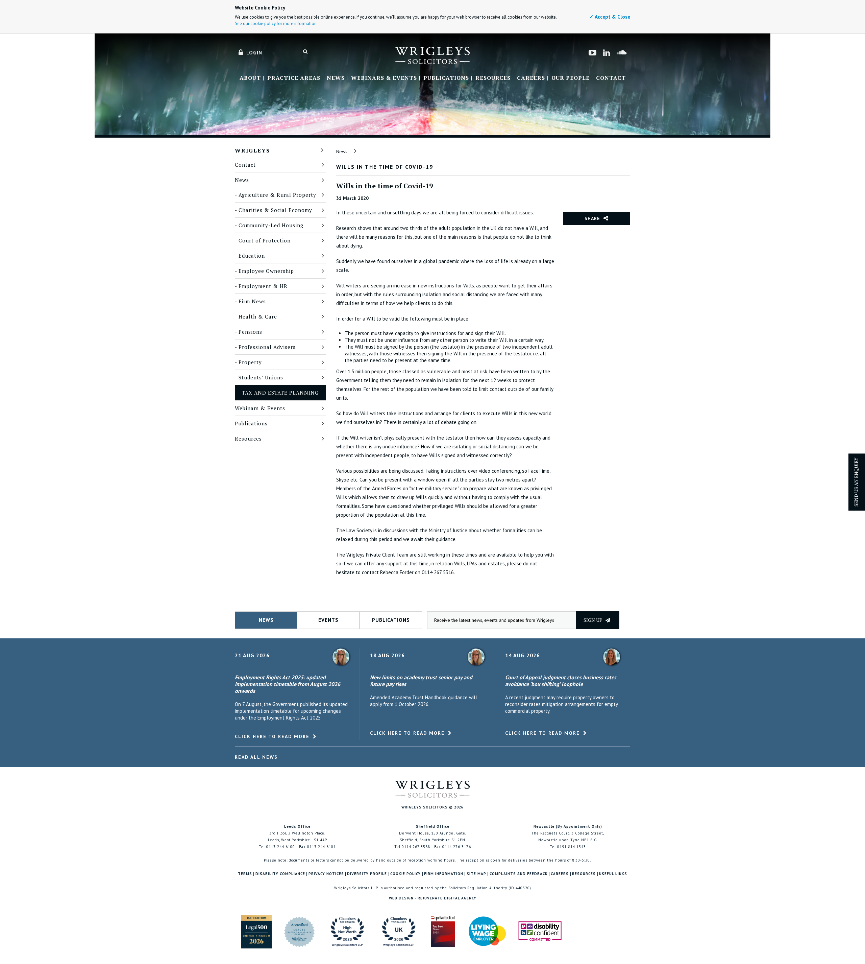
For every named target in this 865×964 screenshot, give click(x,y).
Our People (570, 78)
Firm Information (443, 874)
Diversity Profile (367, 874)
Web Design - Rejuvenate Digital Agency (432, 898)
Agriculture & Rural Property (277, 194)
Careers (531, 78)
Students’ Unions (261, 377)
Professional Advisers (267, 347)
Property (250, 362)
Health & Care (258, 316)
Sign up (593, 620)
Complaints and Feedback (519, 874)
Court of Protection (265, 240)
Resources (493, 78)
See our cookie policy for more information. (276, 23)
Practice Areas (293, 78)
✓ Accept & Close (609, 17)
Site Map (476, 874)
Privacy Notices (326, 874)
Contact (611, 78)
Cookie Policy (405, 874)
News (336, 78)
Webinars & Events (384, 78)
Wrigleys (252, 150)
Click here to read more (272, 736)
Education (252, 255)
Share (592, 218)
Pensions (250, 331)
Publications (446, 78)
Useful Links (613, 874)
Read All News (256, 757)
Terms (245, 874)
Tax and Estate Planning (280, 392)
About (250, 78)
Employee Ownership (266, 270)
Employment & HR (263, 286)
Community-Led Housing (271, 225)
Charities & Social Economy (275, 210)
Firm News (252, 301)
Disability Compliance (280, 874)
